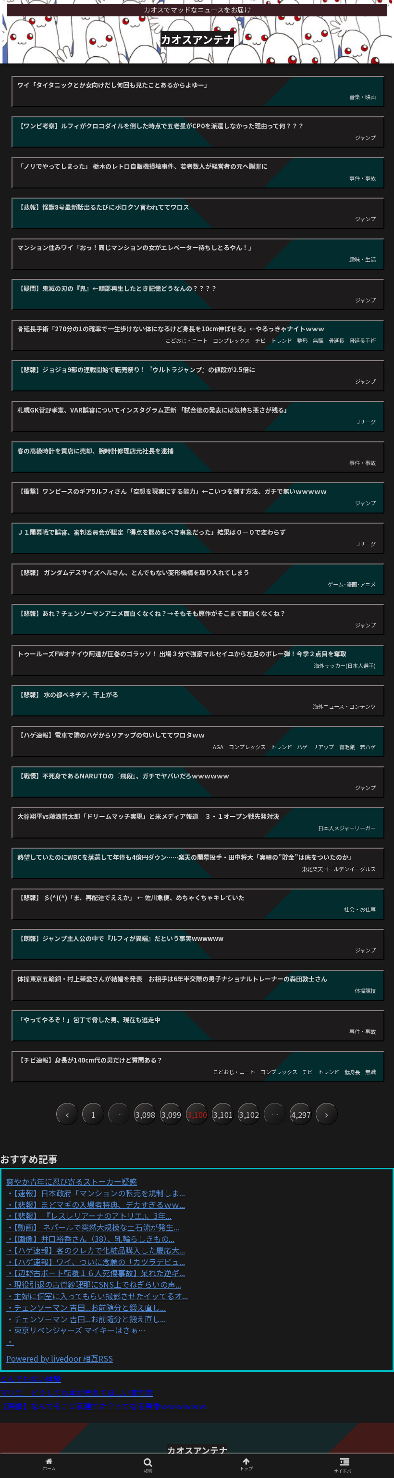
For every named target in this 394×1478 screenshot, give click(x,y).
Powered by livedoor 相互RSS (59, 1358)
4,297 (301, 1114)
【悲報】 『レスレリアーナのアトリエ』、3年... (93, 1215)
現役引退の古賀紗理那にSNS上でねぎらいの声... (97, 1284)
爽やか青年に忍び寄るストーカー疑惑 (71, 1181)
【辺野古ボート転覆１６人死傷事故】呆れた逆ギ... (99, 1272)
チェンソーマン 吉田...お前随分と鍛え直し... (90, 1307)
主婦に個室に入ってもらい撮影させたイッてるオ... (101, 1296)
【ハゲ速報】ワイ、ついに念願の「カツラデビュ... (99, 1261)
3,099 (171, 1114)
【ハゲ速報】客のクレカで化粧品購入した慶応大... (99, 1250)
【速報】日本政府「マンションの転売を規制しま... (99, 1193)
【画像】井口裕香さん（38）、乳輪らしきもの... (94, 1238)
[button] (364, 1066)
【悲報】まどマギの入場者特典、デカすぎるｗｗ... (99, 1204)
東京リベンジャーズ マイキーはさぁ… (80, 1330)
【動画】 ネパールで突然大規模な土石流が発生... (96, 1227)
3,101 (223, 1114)
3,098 (145, 1114)
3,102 (249, 1114)
